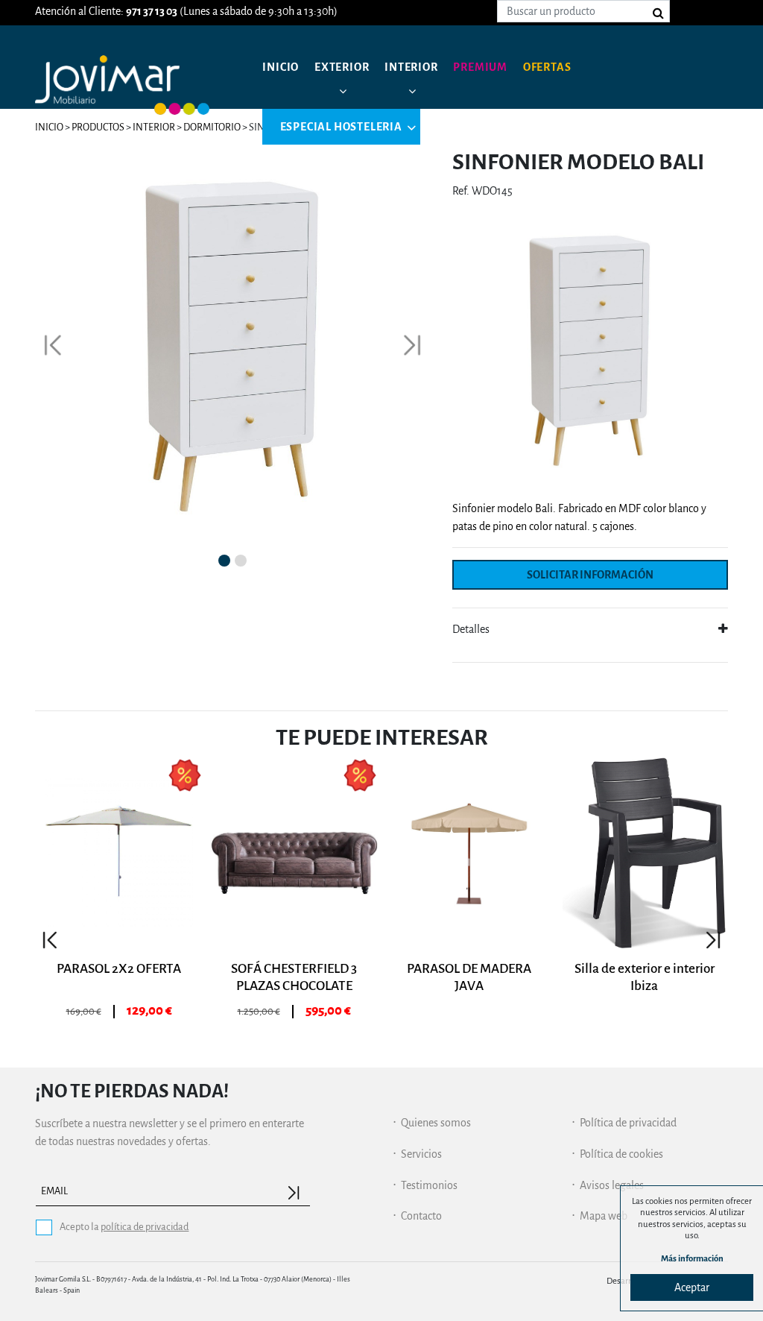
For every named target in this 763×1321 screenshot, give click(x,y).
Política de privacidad (628, 1123)
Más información (692, 1259)
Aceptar (691, 1287)
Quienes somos (436, 1123)
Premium (480, 67)
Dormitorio (212, 127)
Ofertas (547, 67)
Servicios (421, 1154)
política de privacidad (145, 1226)
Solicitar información (590, 575)
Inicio (280, 67)
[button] (53, 345)
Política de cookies (621, 1154)
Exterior (341, 67)
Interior (410, 67)
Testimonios (429, 1185)
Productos (98, 127)
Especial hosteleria (341, 127)
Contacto (421, 1216)
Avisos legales (612, 1185)
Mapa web (603, 1216)
